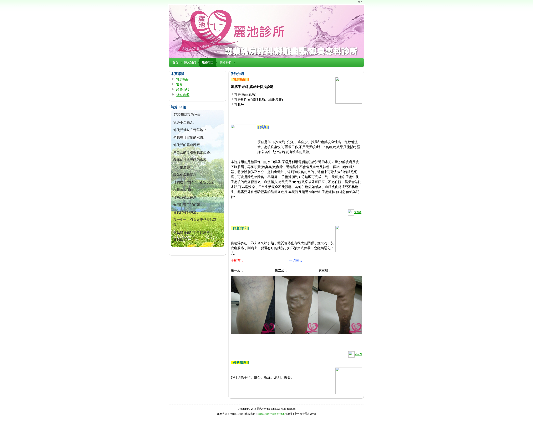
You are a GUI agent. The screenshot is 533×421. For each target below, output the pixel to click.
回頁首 (357, 212)
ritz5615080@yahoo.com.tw (272, 413)
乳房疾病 (182, 79)
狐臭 (179, 84)
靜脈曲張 (182, 90)
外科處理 (182, 95)
